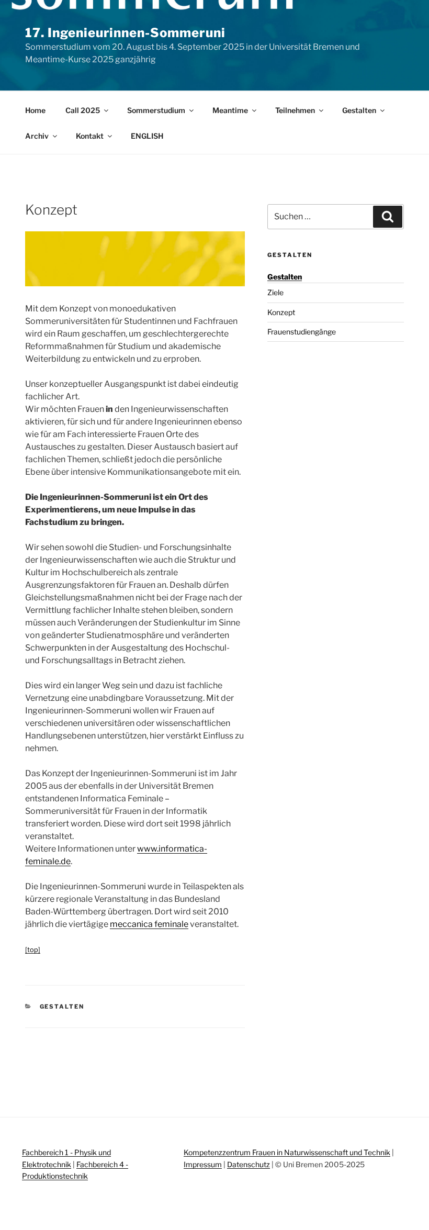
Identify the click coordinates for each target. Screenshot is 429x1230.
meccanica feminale (149, 924)
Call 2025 (82, 110)
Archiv (37, 135)
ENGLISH (147, 135)
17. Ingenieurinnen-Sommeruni (125, 32)
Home (35, 110)
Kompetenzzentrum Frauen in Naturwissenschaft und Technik (287, 1152)
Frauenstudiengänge (301, 331)
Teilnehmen (295, 110)
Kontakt (90, 135)
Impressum (203, 1164)
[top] (32, 950)
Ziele (275, 292)
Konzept (281, 312)
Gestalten (359, 110)
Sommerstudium (156, 110)
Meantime (230, 110)
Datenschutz (248, 1164)
